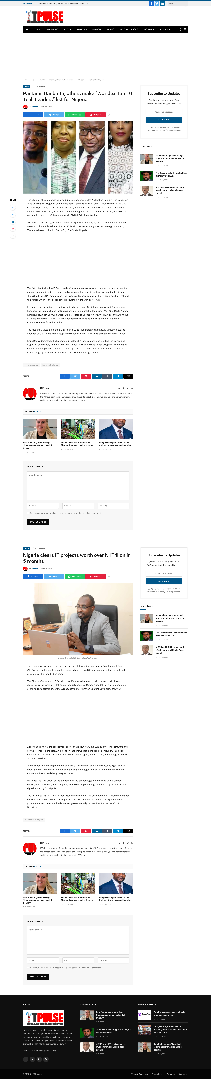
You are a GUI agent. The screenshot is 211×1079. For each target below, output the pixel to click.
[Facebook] (13, 207)
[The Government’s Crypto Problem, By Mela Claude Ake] (146, 176)
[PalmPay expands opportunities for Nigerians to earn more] (144, 1015)
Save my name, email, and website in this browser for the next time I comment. (65, 513)
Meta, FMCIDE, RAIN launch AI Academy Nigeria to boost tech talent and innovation (170, 1029)
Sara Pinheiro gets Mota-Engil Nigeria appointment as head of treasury (37, 445)
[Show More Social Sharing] (109, 114)
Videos (110, 29)
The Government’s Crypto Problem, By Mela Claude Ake (62, 3)
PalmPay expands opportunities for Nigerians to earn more (170, 1013)
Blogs (67, 29)
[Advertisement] (105, 56)
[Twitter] (13, 214)
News (37, 29)
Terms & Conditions (139, 1074)
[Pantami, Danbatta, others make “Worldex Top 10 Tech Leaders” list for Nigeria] (78, 157)
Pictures (149, 29)
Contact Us (183, 1074)
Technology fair (31, 365)
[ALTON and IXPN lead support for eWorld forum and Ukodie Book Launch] (146, 191)
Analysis (82, 29)
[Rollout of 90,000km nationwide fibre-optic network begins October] (78, 429)
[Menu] (185, 29)
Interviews (52, 29)
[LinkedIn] (13, 221)
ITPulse (35, 107)
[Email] (13, 235)
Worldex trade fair (50, 365)
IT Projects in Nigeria (33, 820)
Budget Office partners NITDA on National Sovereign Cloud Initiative (115, 443)
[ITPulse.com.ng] (43, 16)
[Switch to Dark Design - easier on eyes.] (180, 29)
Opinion (96, 29)
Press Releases (129, 29)
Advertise (165, 29)
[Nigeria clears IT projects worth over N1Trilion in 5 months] (78, 619)
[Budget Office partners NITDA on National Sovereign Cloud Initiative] (116, 429)
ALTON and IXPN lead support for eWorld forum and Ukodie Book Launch (171, 190)
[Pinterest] (13, 228)
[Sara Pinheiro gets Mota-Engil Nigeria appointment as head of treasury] (40, 429)
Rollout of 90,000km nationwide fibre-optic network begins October (77, 443)
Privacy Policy (165, 130)
